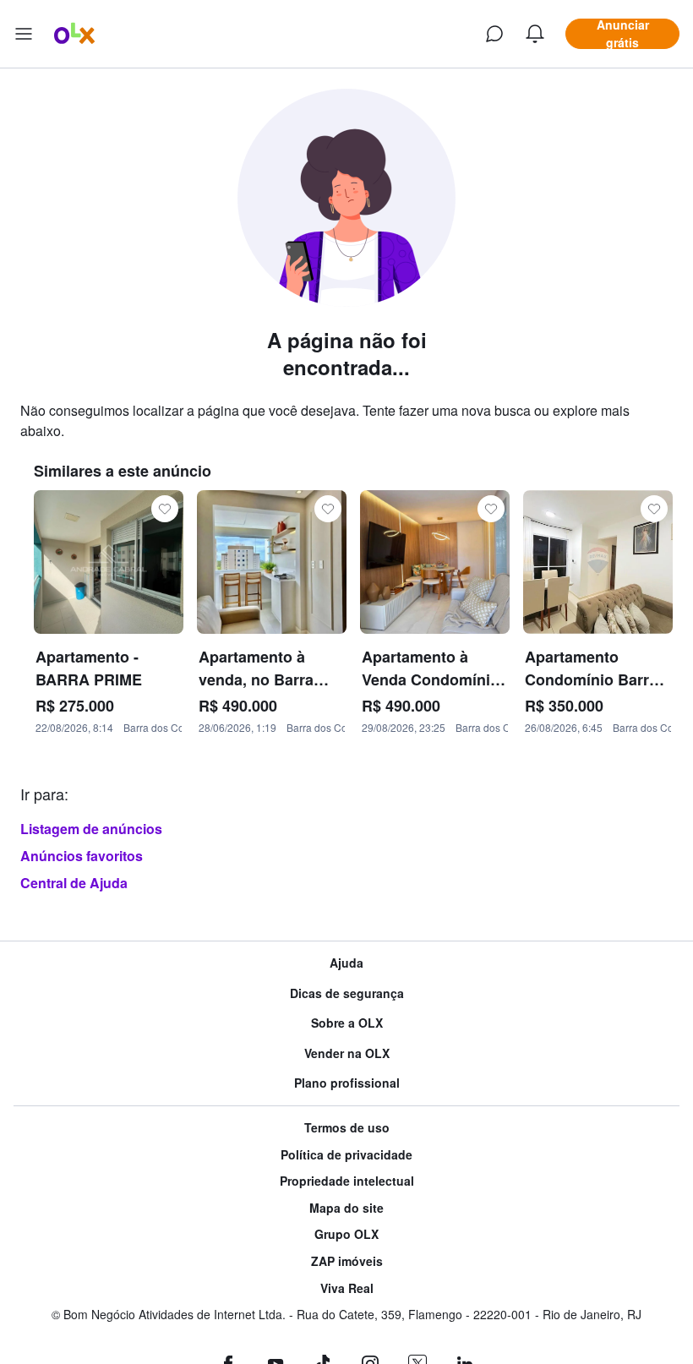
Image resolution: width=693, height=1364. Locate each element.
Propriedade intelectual (347, 1181)
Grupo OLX (346, 1234)
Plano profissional (347, 1083)
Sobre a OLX (347, 1023)
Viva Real (347, 1288)
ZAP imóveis (347, 1261)
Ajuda (346, 963)
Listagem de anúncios (91, 828)
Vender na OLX (347, 1053)
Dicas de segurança (347, 993)
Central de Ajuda (74, 882)
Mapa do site (346, 1208)
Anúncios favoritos (81, 855)
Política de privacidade (346, 1155)
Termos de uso (347, 1128)
